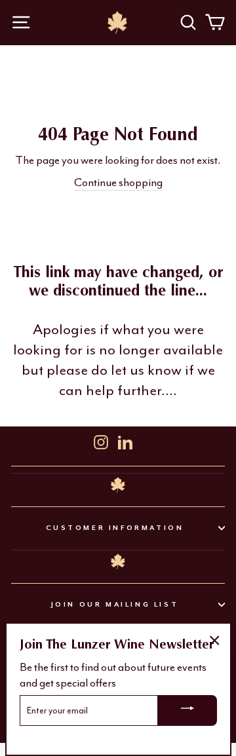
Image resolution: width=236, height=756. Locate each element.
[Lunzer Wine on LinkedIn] (125, 440)
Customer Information (115, 527)
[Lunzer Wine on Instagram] (101, 440)
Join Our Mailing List (115, 604)
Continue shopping (118, 182)
